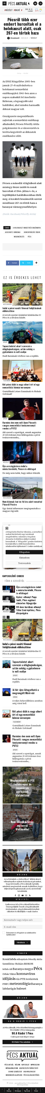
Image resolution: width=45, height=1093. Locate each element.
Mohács (19, 963)
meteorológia (20, 984)
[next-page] (8, 617)
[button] (7, 528)
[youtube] (22, 895)
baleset (21, 988)
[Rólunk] (22, 860)
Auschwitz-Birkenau (12, 232)
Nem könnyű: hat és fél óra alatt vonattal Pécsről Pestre (22, 503)
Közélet (9, 10)
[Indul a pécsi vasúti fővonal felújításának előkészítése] (22, 294)
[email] (26, 895)
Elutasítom (24, 557)
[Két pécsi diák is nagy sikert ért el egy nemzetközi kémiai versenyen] (22, 371)
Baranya (36, 984)
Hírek (15, 697)
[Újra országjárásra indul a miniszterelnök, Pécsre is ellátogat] (22, 452)
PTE (22, 979)
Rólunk (22, 875)
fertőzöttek (32, 979)
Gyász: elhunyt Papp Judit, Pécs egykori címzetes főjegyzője (26, 600)
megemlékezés (19, 236)
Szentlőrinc (8, 964)
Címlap (19, 73)
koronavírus (25, 974)
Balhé (17, 10)
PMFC (5, 984)
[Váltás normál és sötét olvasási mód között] (29, 3)
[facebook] (15, 895)
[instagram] (19, 895)
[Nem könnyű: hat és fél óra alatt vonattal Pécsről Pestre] (22, 488)
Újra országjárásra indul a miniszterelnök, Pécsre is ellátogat (19, 468)
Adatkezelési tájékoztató (16, 546)
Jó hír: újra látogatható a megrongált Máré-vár (25, 691)
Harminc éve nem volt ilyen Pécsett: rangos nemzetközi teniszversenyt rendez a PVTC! (19, 425)
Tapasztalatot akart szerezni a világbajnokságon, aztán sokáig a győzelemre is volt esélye (18, 349)
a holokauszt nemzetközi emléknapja (27, 227)
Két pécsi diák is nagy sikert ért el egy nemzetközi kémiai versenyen (21, 386)
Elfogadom (24, 552)
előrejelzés (22, 959)
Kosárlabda (9, 959)
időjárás (9, 979)
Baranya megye (23, 969)
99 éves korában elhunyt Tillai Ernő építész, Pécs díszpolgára (28, 610)
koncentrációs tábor (32, 232)
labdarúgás (9, 988)
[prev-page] (4, 617)
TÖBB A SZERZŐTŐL (14, 580)
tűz (18, 979)
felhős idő (7, 969)
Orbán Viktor (9, 974)
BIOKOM (28, 963)
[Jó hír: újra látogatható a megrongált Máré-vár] (6, 692)
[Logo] (17, 3)
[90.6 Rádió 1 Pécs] (22, 1017)
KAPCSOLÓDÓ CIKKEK (13, 576)
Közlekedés (7, 304)
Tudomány (7, 381)
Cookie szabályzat (34, 546)
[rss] (30, 895)
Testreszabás (24, 563)
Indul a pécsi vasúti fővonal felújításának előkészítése (21, 310)
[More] (36, 263)
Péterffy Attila (35, 959)
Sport (5, 342)
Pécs (29, 236)
